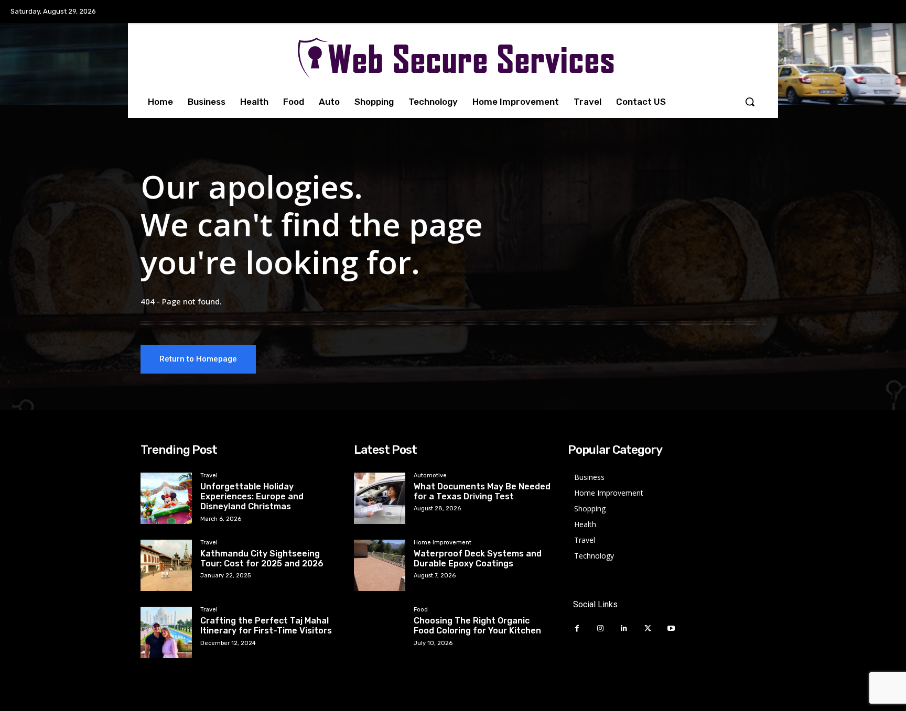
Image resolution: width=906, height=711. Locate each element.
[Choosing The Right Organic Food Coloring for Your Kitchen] (379, 632)
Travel (209, 476)
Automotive (430, 476)
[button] (749, 101)
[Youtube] (671, 628)
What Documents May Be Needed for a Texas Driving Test (482, 491)
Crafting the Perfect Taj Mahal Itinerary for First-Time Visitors (266, 626)
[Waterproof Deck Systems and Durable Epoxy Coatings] (379, 565)
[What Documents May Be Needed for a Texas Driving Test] (379, 498)
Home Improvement (442, 543)
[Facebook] (577, 628)
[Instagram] (600, 628)
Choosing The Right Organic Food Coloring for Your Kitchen (477, 626)
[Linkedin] (624, 628)
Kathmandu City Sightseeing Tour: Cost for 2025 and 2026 (261, 558)
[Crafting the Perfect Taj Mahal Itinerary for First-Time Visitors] (166, 632)
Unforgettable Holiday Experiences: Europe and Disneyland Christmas (252, 496)
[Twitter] (648, 628)
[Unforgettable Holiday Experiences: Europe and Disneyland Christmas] (166, 498)
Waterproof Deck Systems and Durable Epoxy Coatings (478, 558)
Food (421, 610)
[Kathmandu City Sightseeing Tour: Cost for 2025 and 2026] (166, 565)
